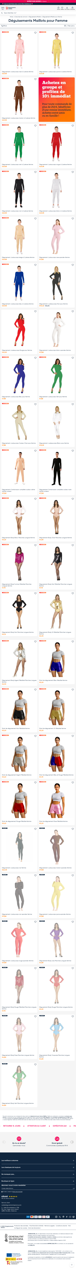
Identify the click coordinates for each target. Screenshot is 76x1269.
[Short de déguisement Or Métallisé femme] (56, 707)
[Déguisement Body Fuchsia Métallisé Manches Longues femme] (19, 563)
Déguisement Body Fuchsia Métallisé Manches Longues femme (16, 585)
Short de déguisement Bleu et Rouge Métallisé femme (56, 775)
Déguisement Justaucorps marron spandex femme (55, 868)
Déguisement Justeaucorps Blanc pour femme (54, 443)
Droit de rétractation (34, 1228)
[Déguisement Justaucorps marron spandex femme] (56, 847)
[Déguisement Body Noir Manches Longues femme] (19, 611)
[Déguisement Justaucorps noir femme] (19, 847)
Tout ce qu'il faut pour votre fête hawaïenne (17, 4)
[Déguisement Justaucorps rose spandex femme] (56, 236)
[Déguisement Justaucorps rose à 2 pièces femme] (19, 50)
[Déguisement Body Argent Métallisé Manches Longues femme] (19, 659)
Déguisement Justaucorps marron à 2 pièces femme (18, 118)
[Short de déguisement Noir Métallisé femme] (19, 707)
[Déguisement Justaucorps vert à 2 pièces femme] (19, 143)
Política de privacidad (17, 1191)
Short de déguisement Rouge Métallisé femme (16, 821)
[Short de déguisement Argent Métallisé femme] (19, 754)
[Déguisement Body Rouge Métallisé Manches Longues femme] (19, 986)
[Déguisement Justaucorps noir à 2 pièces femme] (19, 190)
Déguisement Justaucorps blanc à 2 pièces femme (55, 211)
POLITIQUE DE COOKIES (36, 1225)
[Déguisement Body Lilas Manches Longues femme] (56, 940)
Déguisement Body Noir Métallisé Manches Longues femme (55, 585)
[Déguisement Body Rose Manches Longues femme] (19, 1034)
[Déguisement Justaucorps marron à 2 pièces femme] (19, 97)
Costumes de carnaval (21, 16)
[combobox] (38, 13)
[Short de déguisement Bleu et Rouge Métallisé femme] (56, 754)
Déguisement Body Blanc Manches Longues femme (18, 537)
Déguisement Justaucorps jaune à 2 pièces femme (55, 71)
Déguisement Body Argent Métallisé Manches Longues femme (19, 681)
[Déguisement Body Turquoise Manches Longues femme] (56, 1034)
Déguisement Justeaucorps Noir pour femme (53, 304)
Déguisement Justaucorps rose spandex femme (54, 257)
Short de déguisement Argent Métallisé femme (16, 775)
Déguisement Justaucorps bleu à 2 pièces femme (17, 304)
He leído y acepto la (12, 1191)
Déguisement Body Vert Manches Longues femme (18, 1103)
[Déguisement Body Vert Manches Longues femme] (19, 1082)
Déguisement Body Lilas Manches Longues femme (55, 960)
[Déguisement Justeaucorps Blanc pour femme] (56, 422)
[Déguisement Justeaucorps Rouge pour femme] (19, 329)
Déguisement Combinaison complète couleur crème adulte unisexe (18, 490)
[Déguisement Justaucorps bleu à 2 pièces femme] (19, 283)
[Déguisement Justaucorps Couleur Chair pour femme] (19, 422)
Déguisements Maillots (35, 16)
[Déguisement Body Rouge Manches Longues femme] (56, 986)
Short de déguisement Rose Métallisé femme (53, 821)
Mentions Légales (49, 1225)
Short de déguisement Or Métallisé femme (52, 728)
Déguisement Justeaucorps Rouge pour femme (17, 350)
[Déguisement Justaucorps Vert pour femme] (56, 376)
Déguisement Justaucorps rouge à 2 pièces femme (55, 164)
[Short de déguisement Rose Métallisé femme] (56, 800)
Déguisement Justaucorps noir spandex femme (17, 914)
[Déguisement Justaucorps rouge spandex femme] (19, 940)
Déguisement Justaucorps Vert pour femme (53, 396)
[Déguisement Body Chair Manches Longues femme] (56, 517)
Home (11, 16)
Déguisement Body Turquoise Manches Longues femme (54, 1056)
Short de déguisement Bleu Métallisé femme (53, 680)
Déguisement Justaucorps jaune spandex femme (55, 914)
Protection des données (21, 1225)
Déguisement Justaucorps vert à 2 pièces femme (17, 164)
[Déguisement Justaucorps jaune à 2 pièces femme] (56, 50)
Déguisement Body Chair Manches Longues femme (55, 537)
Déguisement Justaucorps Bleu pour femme (16, 396)
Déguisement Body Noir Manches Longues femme (18, 632)
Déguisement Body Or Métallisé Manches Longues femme (55, 633)
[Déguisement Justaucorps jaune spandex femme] (56, 893)
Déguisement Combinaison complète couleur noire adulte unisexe (55, 490)
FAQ (69, 1225)
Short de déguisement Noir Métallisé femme (16, 728)
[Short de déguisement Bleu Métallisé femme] (56, 659)
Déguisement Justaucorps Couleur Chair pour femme (19, 443)
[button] (72, 8)
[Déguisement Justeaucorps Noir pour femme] (56, 283)
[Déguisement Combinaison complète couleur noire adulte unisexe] (56, 468)
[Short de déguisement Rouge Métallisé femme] (19, 800)
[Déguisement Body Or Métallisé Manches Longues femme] (56, 611)
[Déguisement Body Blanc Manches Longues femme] (19, 517)
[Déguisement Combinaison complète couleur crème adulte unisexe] (19, 468)
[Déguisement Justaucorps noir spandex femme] (19, 893)
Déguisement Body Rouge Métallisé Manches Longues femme (19, 1008)
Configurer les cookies (20, 1228)
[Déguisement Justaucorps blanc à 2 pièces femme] (56, 190)
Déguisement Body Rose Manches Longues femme (18, 1055)
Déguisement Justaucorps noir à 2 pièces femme (17, 211)
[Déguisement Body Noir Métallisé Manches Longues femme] (56, 563)
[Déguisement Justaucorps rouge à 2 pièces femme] (56, 143)
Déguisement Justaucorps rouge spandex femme (17, 960)
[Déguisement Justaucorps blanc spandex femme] (56, 329)
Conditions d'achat (61, 1225)
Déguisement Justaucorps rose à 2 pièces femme (17, 71)
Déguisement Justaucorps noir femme (14, 868)
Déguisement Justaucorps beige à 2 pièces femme (18, 257)
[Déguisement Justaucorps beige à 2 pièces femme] (19, 236)
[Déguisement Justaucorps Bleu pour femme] (19, 376)
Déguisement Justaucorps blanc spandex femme (55, 350)
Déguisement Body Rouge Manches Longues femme (56, 1007)
